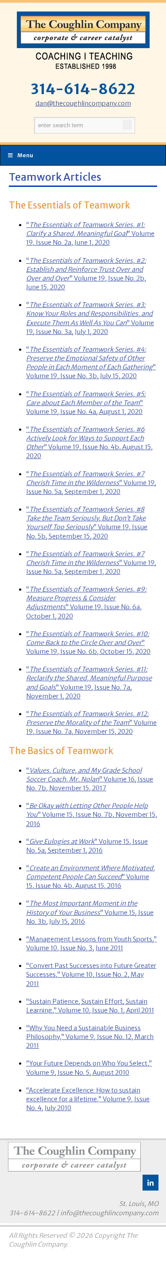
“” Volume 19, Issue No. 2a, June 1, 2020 (90, 234)
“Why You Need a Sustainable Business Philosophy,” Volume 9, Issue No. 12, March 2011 (90, 1037)
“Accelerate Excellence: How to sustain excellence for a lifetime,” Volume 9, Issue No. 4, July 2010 (88, 1099)
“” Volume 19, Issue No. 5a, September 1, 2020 (91, 483)
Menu (25, 155)
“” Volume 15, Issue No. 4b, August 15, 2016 (90, 877)
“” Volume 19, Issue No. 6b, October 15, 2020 (88, 643)
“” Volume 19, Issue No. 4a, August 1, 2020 (86, 403)
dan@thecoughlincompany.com (83, 103)
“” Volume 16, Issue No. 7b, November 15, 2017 (89, 779)
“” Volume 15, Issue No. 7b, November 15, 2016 (91, 814)
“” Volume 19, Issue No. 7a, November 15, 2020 (91, 723)
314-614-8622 (83, 89)
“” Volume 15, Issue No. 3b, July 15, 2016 (90, 912)
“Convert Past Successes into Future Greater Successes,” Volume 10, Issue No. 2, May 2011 (91, 974)
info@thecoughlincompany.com (109, 1213)
